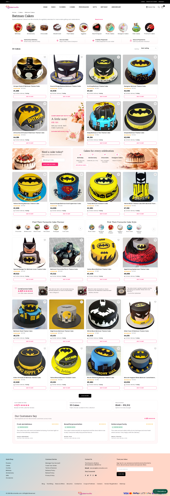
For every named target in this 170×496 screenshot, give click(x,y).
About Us (70, 484)
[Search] (159, 7)
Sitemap (122, 484)
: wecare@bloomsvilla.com (98, 468)
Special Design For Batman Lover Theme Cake (29, 269)
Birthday (104, 7)
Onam (45, 7)
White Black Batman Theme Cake (99, 331)
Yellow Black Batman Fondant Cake (63, 377)
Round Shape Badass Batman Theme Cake (65, 86)
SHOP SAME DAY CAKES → (50, 164)
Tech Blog (50, 484)
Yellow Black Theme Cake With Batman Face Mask (140, 203)
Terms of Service (51, 468)
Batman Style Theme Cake (22, 331)
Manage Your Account (52, 463)
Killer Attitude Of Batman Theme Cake (27, 377)
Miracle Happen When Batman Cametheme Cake (140, 377)
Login (143, 2)
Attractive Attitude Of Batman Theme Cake (28, 133)
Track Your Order (51, 465)
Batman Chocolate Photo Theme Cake (64, 269)
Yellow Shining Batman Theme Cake (26, 203)
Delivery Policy (50, 470)
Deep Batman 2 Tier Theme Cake (98, 133)
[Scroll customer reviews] (154, 291)
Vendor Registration (111, 484)
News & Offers (60, 484)
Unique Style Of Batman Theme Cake (26, 86)
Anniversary (116, 7)
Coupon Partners (89, 484)
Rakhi (53, 7)
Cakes (8, 465)
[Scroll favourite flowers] (80, 228)
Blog (43, 484)
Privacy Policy (50, 475)
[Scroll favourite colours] (154, 229)
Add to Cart (29, 96)
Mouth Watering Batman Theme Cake (100, 377)
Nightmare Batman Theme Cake (61, 331)
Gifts (95, 7)
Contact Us (78, 484)
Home (14, 12)
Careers (99, 484)
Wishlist (161, 2)
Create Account (151, 2)
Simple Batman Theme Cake (134, 133)
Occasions (9, 478)
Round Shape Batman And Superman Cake (65, 203)
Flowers (62, 7)
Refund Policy (49, 473)
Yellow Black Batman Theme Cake (99, 269)
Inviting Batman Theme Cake (97, 86)
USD (7, 2)
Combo (72, 7)
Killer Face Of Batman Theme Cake (136, 331)
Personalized (84, 7)
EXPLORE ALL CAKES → (81, 165)
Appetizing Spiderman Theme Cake (136, 269)
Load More (85, 396)
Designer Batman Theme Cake (135, 86)
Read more (99, 19)
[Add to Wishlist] (44, 57)
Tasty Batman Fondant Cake (97, 203)
